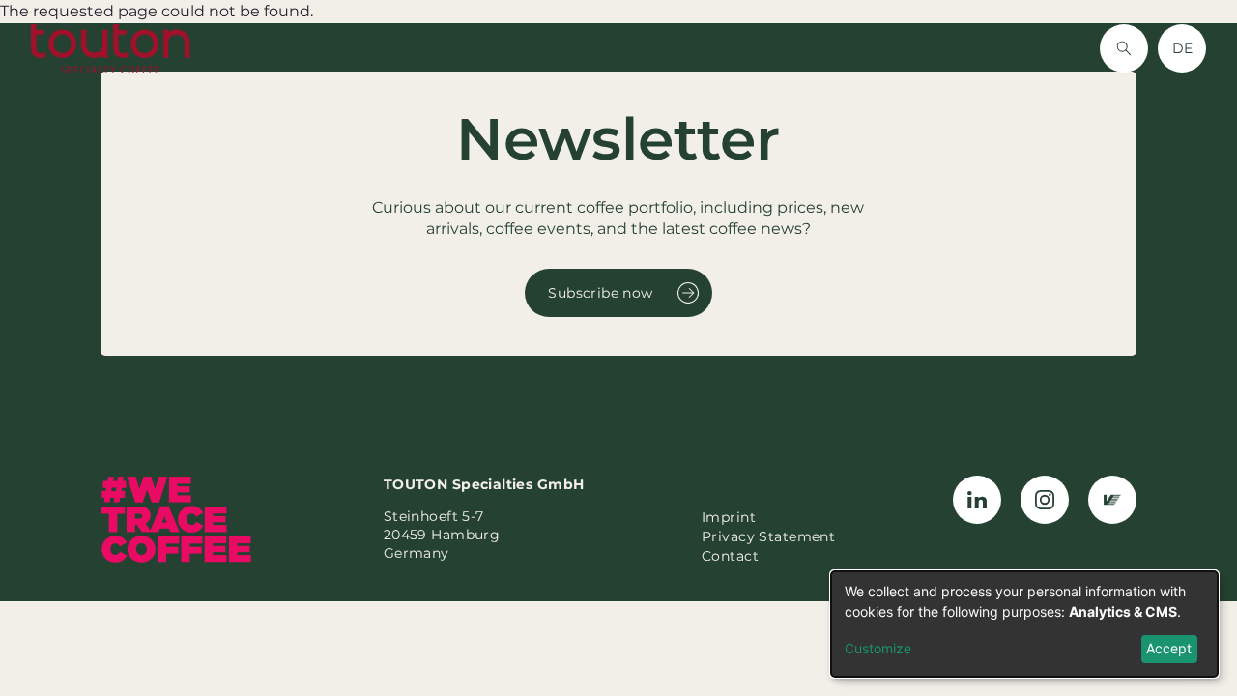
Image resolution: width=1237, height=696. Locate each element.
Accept (1169, 648)
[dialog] (1024, 624)
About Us (557, 48)
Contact (950, 48)
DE (1182, 48)
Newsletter (791, 48)
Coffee (395, 48)
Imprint (729, 517)
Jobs (877, 48)
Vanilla (471, 48)
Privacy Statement (768, 536)
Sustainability (671, 48)
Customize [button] (878, 648)
